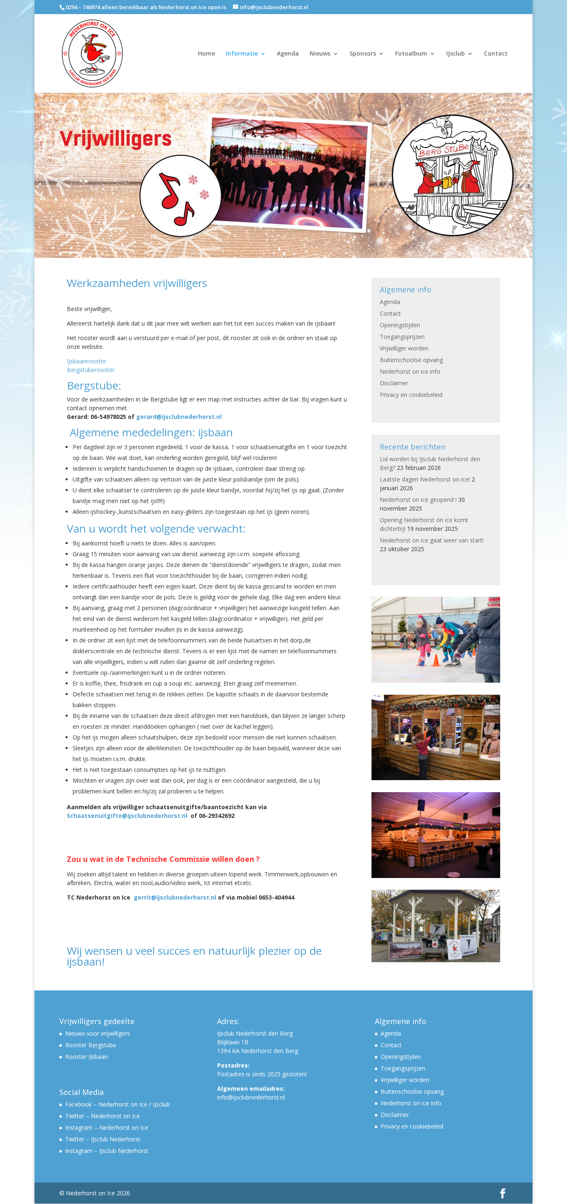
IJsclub (455, 54)
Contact (496, 54)
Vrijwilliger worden (404, 348)
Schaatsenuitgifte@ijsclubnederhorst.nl (127, 816)
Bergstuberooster (91, 370)
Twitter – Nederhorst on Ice (102, 1116)
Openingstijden (400, 325)
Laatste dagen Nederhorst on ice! (425, 479)
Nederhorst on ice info (410, 371)
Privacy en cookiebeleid (411, 395)
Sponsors (362, 54)
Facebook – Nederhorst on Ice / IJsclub (117, 1104)
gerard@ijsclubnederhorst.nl (179, 417)
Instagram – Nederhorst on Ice (106, 1127)
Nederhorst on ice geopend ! (418, 499)
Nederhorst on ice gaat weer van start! (432, 540)
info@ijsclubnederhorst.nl (251, 1097)
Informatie (242, 54)
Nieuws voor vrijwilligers (97, 1033)
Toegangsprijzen (402, 337)
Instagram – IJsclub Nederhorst (107, 1151)
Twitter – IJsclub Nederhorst (102, 1139)
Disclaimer (394, 383)
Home (206, 54)
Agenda (288, 54)
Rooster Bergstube (90, 1045)
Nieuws (320, 54)
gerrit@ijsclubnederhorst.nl (175, 897)
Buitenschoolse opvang (411, 360)
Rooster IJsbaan (86, 1056)
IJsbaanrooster (86, 361)
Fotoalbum (411, 54)
